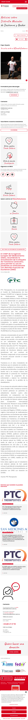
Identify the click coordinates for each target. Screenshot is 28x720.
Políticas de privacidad (13, 683)
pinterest (25, 677)
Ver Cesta (20, 39)
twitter (15, 677)
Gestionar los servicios (14, 704)
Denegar (14, 711)
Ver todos (26, 80)
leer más (5, 513)
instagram (19, 677)
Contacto (21, 683)
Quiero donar (16, 6)
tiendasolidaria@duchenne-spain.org (11, 614)
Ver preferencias (14, 715)
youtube (21, 677)
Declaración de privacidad (15, 718)
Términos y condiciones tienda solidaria (15, 682)
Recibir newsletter (19, 679)
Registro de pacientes (22, 8)
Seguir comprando (21, 35)
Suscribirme (14, 130)
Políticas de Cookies (6, 718)
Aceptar (14, 708)
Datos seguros (4, 683)
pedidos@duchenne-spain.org (9, 608)
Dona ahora (14, 652)
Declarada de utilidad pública (7, 678)
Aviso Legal (23, 718)
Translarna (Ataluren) (8, 503)
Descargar (14, 95)
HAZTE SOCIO (24, 6)
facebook (17, 677)
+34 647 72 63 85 (5, 1)
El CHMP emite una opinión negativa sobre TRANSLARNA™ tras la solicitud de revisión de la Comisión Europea (14, 568)
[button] (26, 692)
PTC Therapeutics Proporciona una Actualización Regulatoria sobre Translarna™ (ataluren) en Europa (12, 508)
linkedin (23, 677)
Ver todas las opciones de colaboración (13, 249)
